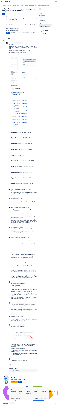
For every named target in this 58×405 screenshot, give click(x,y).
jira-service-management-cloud (45, 26)
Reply (10, 364)
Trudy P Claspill (11, 42)
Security (45, 398)
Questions (21, 5)
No (13, 403)
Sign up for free (14, 381)
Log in (10, 370)
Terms (41, 398)
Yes (10, 403)
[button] (24, 63)
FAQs (19, 393)
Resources (28, 395)
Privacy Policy (36, 398)
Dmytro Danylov (9, 13)
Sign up (14, 370)
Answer (8, 32)
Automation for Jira (21, 238)
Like (11, 186)
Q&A (8, 5)
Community (8, 1)
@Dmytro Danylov (14, 44)
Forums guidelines (21, 395)
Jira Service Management (14, 5)
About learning (28, 393)
